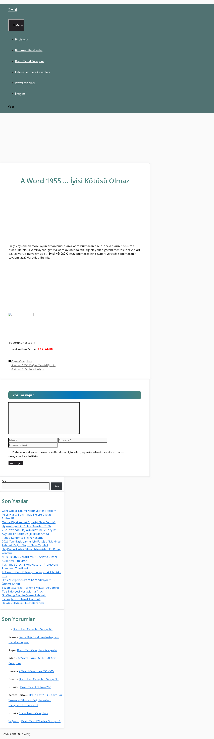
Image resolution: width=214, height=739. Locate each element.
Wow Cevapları (25, 83)
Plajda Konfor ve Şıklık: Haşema (22, 537)
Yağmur (14, 721)
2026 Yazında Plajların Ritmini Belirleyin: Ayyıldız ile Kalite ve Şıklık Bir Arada (29, 532)
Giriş (27, 734)
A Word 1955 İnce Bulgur (27, 369)
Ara (4, 480)
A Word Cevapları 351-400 (36, 671)
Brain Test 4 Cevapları (29, 61)
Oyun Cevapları (21, 361)
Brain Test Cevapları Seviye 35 (39, 679)
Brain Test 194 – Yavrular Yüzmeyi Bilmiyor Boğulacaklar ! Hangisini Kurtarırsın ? (35, 700)
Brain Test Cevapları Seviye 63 (32, 629)
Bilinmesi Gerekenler (28, 50)
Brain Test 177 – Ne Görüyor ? (41, 721)
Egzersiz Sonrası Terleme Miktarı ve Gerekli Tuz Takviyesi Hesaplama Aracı (30, 589)
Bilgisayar (21, 39)
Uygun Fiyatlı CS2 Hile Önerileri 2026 (26, 526)
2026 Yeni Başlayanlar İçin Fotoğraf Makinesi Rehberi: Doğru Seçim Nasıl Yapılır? (31, 543)
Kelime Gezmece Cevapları (32, 72)
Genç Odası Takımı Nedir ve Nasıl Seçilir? (29, 511)
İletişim (20, 94)
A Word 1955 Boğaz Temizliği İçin (33, 365)
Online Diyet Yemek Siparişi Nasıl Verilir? (29, 522)
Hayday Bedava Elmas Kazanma (23, 603)
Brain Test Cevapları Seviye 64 (37, 650)
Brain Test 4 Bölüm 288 (35, 687)
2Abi (12, 9)
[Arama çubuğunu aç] (11, 107)
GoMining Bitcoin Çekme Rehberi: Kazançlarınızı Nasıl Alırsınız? (24, 597)
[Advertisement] (107, 138)
